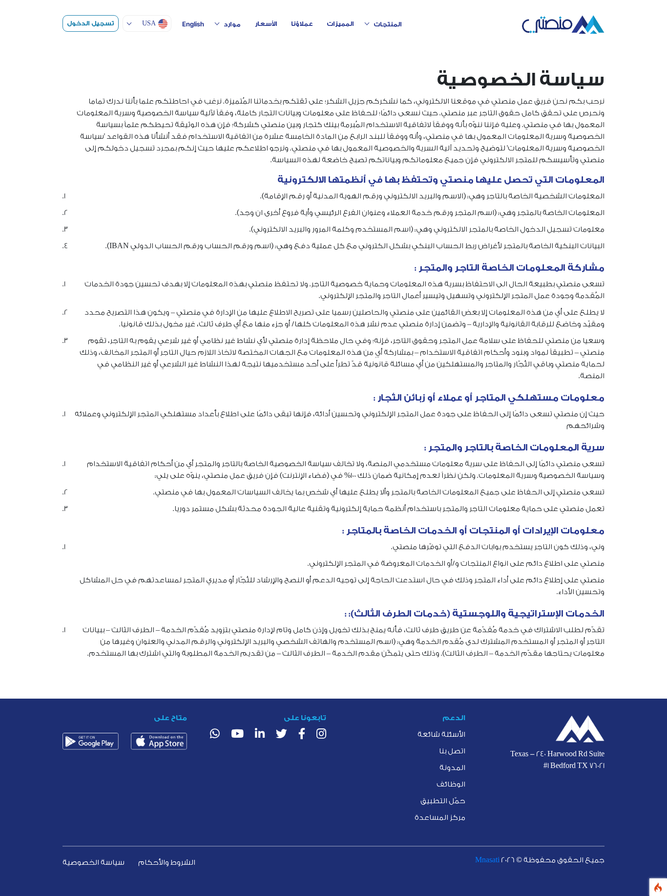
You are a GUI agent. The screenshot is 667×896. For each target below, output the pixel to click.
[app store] (159, 741)
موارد (232, 24)
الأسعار (266, 24)
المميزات (340, 24)
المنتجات (388, 24)
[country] (580, 729)
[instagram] (321, 735)
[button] (147, 23)
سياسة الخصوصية (94, 862)
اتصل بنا (452, 751)
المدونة (452, 768)
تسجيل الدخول (90, 23)
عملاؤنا (302, 24)
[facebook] (301, 735)
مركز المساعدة (440, 817)
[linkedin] (260, 735)
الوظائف (451, 784)
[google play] (91, 741)
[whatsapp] (215, 735)
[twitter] (281, 735)
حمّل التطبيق (442, 801)
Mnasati (488, 860)
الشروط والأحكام (166, 862)
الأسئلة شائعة (441, 734)
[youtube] (237, 735)
